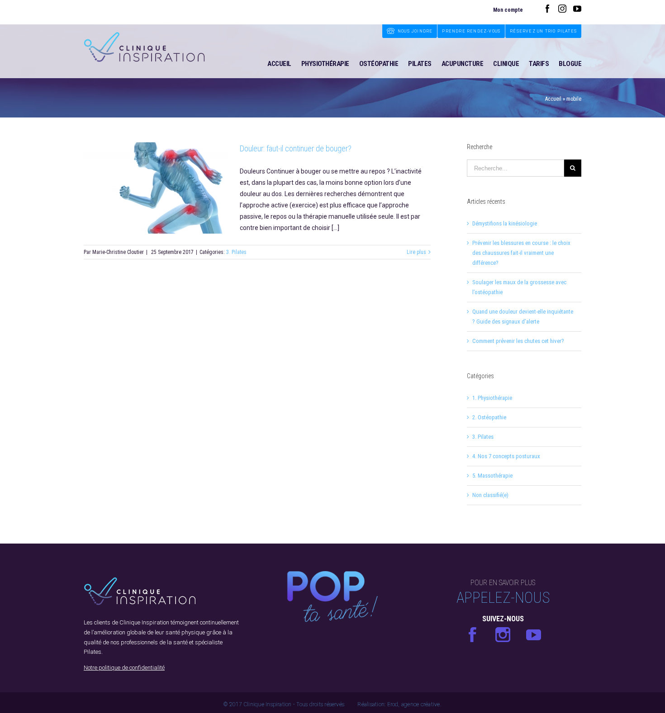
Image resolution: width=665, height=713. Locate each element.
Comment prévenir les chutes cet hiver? (518, 341)
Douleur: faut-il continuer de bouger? (296, 148)
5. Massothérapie (492, 475)
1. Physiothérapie (492, 397)
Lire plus (416, 252)
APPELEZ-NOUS (503, 597)
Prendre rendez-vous (471, 31)
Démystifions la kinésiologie (504, 223)
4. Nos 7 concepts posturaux (506, 456)
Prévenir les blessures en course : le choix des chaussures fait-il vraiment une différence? (521, 252)
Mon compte (508, 10)
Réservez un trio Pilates (543, 31)
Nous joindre (415, 31)
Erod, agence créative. (414, 704)
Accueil (553, 99)
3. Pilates (236, 252)
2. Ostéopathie (489, 417)
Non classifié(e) (490, 495)
